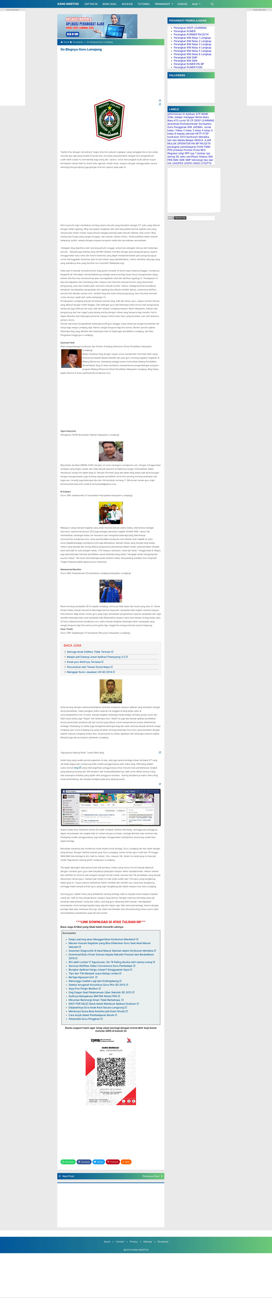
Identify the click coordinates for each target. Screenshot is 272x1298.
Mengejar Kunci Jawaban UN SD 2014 (89, 672)
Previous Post (151, 1176)
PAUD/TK (205, 143)
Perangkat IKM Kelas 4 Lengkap (192, 47)
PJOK (200, 146)
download (173, 123)
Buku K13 (172, 120)
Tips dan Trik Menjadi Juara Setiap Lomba (94, 973)
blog (76, 767)
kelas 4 (199, 130)
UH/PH (188, 163)
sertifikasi (192, 156)
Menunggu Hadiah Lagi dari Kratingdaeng (94, 981)
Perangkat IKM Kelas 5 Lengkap (192, 50)
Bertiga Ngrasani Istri (82, 977)
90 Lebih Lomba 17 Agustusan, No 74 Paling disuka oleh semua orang (110, 962)
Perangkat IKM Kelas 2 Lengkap (192, 40)
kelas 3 (190, 130)
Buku (206, 117)
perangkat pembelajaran (181, 146)
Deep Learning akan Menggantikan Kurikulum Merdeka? (102, 939)
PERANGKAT (162, 4)
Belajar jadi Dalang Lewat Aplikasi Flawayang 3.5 (96, 656)
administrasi (174, 113)
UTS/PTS (206, 163)
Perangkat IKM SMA (185, 60)
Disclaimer (163, 1241)
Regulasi (172, 153)
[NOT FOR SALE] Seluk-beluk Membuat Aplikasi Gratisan (102, 1003)
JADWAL (198, 126)
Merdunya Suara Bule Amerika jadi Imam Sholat (97, 1011)
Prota (196, 149)
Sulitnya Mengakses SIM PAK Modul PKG (93, 996)
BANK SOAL (110, 4)
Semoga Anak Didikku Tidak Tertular (88, 651)
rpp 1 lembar (197, 153)
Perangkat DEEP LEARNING (190, 27)
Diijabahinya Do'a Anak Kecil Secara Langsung (96, 1007)
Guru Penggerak (177, 126)
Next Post (68, 1176)
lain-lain (172, 140)
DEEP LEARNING (204, 120)
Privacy (134, 1241)
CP (191, 120)
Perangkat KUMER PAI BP (189, 63)
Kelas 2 (180, 130)
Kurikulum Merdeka (197, 136)
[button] (126, 1161)
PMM (207, 146)
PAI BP (195, 143)
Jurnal (207, 126)
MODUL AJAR (202, 140)
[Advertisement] (110, 75)
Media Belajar (186, 140)
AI (184, 113)
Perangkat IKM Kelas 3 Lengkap (192, 44)
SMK (182, 159)
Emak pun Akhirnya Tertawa (84, 661)
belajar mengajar (185, 117)
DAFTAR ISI (91, 4)
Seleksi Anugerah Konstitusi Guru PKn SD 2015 (97, 984)
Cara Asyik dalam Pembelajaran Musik (91, 1015)
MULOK (171, 143)
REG (203, 149)
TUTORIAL (144, 4)
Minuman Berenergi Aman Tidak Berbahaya (95, 999)
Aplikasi (190, 113)
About (107, 1241)
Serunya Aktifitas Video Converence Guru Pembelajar (101, 965)
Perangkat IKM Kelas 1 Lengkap (192, 37)
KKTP (198, 133)
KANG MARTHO (68, 4)
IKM (189, 126)
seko (183, 156)
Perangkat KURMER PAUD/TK (191, 34)
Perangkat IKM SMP (185, 57)
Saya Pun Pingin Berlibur (83, 988)
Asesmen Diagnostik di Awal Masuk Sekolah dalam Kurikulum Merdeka (111, 950)
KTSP (205, 133)
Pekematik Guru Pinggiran (84, 1018)
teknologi (197, 159)
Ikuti (195, 4)
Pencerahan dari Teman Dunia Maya (88, 666)
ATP (198, 113)
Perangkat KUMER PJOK (188, 67)
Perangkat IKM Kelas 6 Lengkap (192, 54)
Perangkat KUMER (185, 31)
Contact (120, 1241)
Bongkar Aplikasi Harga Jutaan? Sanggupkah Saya (99, 969)
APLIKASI (127, 4)
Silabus (203, 156)
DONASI (182, 4)
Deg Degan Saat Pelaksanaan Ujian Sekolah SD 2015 (100, 992)
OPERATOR (183, 143)
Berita (198, 117)
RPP (187, 153)
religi (181, 153)
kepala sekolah (186, 133)
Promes (188, 149)
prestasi (178, 149)
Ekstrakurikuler (189, 123)
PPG (170, 149)
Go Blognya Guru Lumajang (81, 49)
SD (177, 156)
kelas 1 (171, 130)
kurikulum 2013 (176, 136)
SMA (175, 159)
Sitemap (147, 1241)
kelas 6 (171, 133)
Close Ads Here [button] (12, 10)
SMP (188, 159)
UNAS (196, 163)
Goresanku (205, 123)
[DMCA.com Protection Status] (177, 218)
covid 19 (184, 120)
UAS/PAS (177, 163)
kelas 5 (208, 130)
